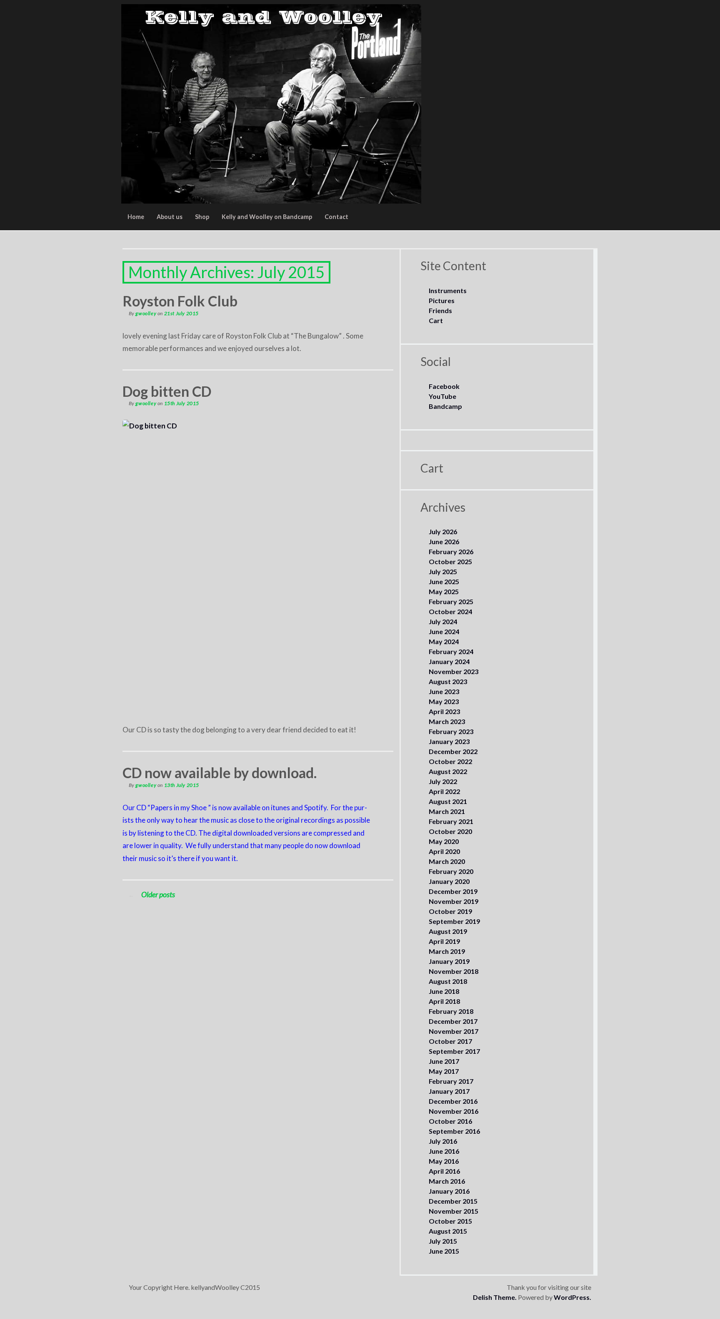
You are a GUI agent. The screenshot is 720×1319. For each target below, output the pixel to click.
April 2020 (444, 851)
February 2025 (451, 601)
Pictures (442, 300)
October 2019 (450, 911)
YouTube (442, 396)
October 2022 (450, 761)
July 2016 (443, 1141)
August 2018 (448, 981)
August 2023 (448, 681)
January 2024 (449, 661)
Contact (336, 216)
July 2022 (443, 781)
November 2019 (453, 901)
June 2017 (444, 1061)
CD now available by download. (219, 772)
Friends (440, 310)
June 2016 (444, 1151)
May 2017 (444, 1071)
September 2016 (454, 1131)
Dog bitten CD (166, 391)
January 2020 (449, 881)
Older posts (151, 894)
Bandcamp (445, 406)
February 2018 (451, 1011)
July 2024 (443, 621)
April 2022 (444, 791)
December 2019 (453, 891)
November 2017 (453, 1031)
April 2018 (444, 1001)
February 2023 (451, 731)
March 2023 (447, 721)
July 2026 (443, 531)
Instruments (448, 290)
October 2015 (450, 1221)
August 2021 (448, 801)
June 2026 (444, 541)
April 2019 (444, 941)
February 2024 (451, 651)
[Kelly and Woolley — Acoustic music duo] (271, 104)
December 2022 (453, 751)
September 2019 (454, 921)
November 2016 (453, 1111)
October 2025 (450, 561)
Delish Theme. (495, 1297)
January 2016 (449, 1191)
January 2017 (449, 1091)
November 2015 (453, 1211)
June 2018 (444, 991)
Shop (202, 216)
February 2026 (451, 551)
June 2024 (444, 631)
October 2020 (450, 831)
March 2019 (447, 951)
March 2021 (447, 811)
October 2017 (450, 1041)
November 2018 (453, 971)
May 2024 (444, 641)
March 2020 (447, 861)
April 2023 (444, 711)
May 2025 (444, 591)
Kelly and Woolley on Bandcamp (267, 216)
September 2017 (454, 1051)
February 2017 (451, 1081)
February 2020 (451, 871)
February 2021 (451, 821)
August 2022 (448, 771)
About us (169, 216)
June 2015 (444, 1251)
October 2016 (450, 1121)
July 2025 (443, 571)
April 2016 (444, 1171)
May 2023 (444, 701)
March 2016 (447, 1181)
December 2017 (453, 1021)
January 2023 (449, 741)
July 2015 (443, 1241)
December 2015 (453, 1201)
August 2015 (448, 1231)
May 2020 (444, 841)
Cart (436, 320)
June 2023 (444, 691)
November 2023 (453, 671)
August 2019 (448, 931)
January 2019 (449, 961)
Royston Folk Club (180, 300)
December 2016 (453, 1101)
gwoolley (145, 313)
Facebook (444, 386)
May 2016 (444, 1161)
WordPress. (572, 1297)
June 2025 (444, 581)
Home (136, 216)
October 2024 (450, 611)
